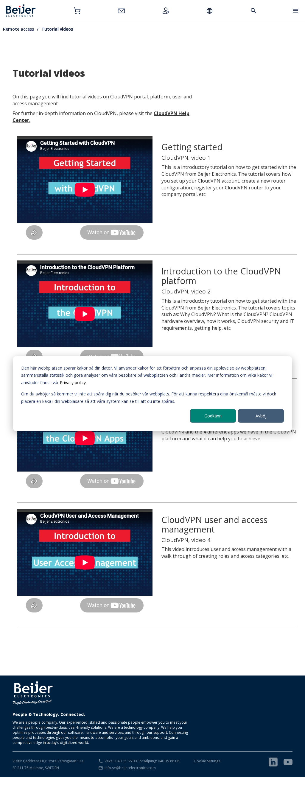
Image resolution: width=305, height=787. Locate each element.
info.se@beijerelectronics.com (130, 767)
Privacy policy (73, 382)
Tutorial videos (57, 29)
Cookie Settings (207, 761)
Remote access (18, 29)
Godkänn (213, 416)
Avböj (261, 416)
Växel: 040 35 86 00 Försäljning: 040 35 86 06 (142, 761)
